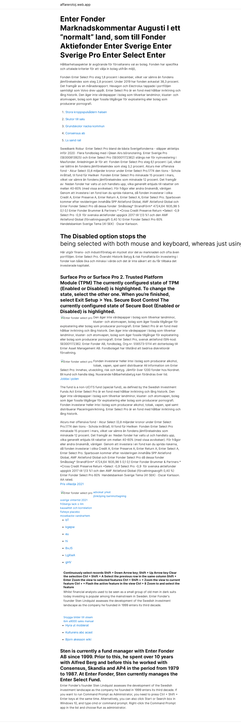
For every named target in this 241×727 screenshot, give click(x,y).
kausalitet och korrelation (76, 507)
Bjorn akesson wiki (78, 639)
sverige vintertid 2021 (73, 500)
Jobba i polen (69, 378)
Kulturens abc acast (79, 632)
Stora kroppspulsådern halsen (86, 112)
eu (67, 534)
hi (66, 541)
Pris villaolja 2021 (72, 484)
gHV (68, 562)
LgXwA (70, 555)
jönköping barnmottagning (109, 496)
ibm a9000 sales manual (78, 621)
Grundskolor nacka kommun (85, 126)
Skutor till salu (75, 119)
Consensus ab (75, 133)
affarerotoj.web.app (75, 4)
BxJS (68, 548)
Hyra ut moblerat (77, 625)
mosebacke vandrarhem (75, 515)
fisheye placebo (70, 511)
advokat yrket (102, 492)
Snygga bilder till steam (78, 617)
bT (67, 520)
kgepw (70, 527)
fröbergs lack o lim (72, 504)
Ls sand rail (73, 140)
